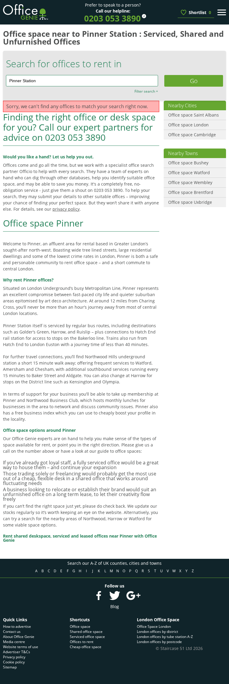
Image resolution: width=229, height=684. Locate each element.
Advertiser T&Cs (16, 651)
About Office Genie (18, 636)
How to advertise (17, 626)
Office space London (188, 125)
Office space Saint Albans (193, 115)
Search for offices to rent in (64, 63)
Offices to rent (81, 641)
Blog (114, 606)
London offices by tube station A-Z (165, 636)
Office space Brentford (190, 192)
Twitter (114, 595)
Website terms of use (20, 646)
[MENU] (222, 12)
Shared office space (86, 631)
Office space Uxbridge (190, 202)
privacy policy (66, 209)
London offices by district (157, 631)
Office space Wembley (190, 182)
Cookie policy (14, 662)
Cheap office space (85, 646)
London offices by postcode (159, 641)
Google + (133, 595)
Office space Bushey (188, 163)
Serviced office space (87, 636)
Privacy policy (14, 656)
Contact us (12, 631)
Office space (80, 626)
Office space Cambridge (192, 134)
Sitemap (10, 667)
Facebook (98, 595)
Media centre (14, 641)
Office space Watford (189, 172)
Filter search (146, 91)
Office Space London (154, 626)
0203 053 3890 (112, 18)
